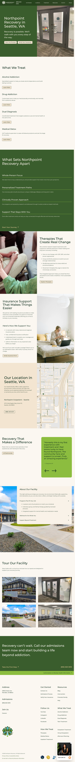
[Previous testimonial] (47, 484)
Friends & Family (62, 711)
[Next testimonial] (54, 484)
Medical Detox (45, 750)
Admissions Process (46, 708)
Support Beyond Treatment (28, 534)
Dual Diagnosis (62, 732)
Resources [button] (55, 2)
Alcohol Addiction (63, 725)
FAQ (59, 714)
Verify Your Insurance (47, 711)
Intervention (61, 708)
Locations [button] (37, 2)
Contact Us (44, 704)
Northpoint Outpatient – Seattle (16, 400)
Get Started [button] (29, 2)
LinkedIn (43, 732)
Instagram (44, 729)
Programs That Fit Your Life (28, 514)
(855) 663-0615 (6, 716)
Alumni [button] (63, 2)
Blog (59, 704)
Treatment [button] (46, 2)
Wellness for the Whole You (28, 529)
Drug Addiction (62, 729)
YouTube (43, 725)
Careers (4, 727)
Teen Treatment (62, 735)
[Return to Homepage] (8, 2)
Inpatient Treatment (47, 753)
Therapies (43, 746)
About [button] (70, 2)
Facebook (43, 735)
